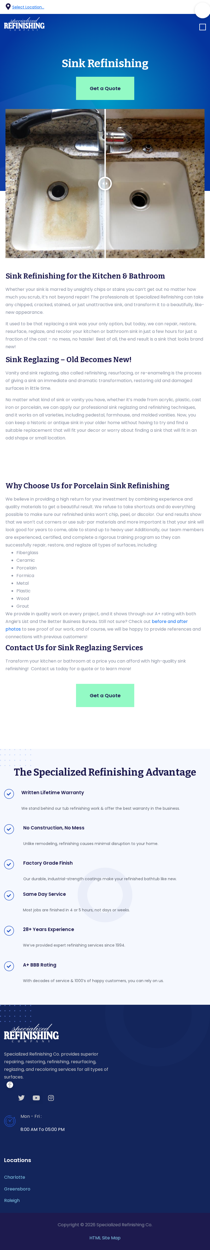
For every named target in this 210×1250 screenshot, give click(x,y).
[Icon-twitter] (184, 7)
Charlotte (14, 1177)
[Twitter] (21, 1097)
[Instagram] (50, 1097)
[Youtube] (36, 1097)
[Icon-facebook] (173, 7)
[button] (202, 27)
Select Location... (28, 7)
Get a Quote (105, 88)
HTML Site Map (105, 1238)
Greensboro (17, 1189)
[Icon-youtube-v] (194, 7)
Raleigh (12, 1200)
